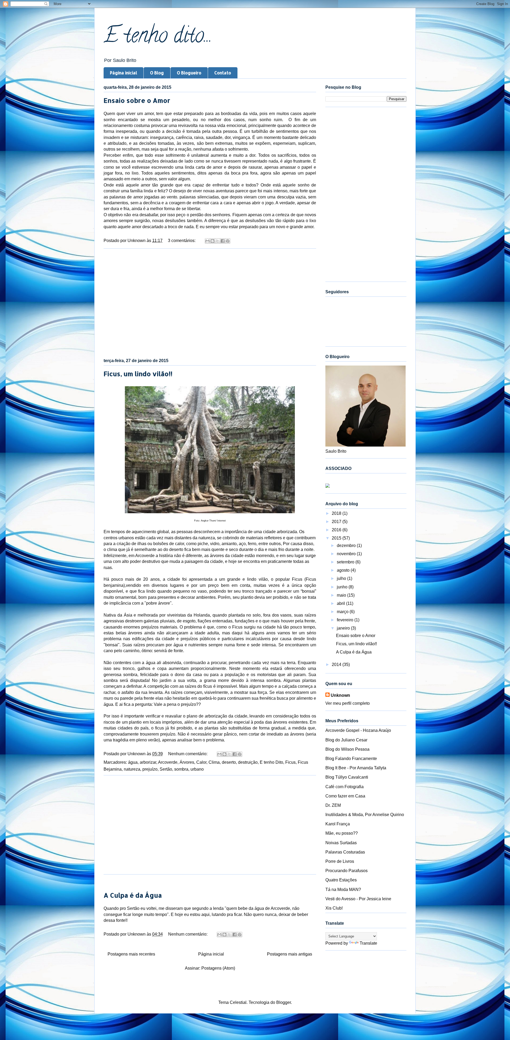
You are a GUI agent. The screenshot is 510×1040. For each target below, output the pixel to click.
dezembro (347, 545)
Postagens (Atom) (218, 968)
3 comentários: (182, 240)
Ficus (290, 762)
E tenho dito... (158, 37)
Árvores (187, 762)
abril (341, 603)
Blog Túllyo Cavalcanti (346, 777)
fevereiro (345, 620)
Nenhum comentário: (188, 754)
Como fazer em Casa (345, 796)
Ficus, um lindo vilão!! (138, 374)
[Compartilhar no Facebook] (222, 241)
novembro (347, 553)
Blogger (283, 1002)
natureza (132, 769)
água (133, 762)
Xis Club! (334, 908)
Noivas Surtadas (341, 843)
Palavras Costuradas (345, 852)
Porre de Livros (339, 861)
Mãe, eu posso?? (341, 833)
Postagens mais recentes (131, 954)
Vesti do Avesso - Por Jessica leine (358, 899)
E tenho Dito (271, 762)
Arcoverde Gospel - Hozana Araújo (358, 730)
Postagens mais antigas (289, 954)
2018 (337, 513)
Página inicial (123, 72)
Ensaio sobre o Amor (137, 100)
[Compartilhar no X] (217, 241)
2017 (337, 521)
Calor (201, 762)
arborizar (148, 762)
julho (342, 578)
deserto (229, 762)
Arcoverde (167, 762)
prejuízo (150, 769)
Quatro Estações (341, 880)
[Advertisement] (210, 302)
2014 (337, 664)
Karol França (337, 824)
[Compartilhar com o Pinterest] (227, 241)
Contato (222, 72)
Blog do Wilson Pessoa (347, 749)
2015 (337, 538)
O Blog (157, 72)
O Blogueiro (189, 72)
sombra (181, 769)
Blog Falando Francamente (351, 758)
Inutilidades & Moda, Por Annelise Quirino (364, 814)
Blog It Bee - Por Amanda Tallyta (355, 768)
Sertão (166, 769)
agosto (344, 570)
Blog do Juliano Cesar (346, 740)
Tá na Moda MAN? (343, 889)
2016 (337, 530)
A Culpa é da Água (133, 895)
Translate (368, 943)
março (343, 611)
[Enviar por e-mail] (207, 241)
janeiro (344, 628)
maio (342, 595)
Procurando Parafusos (346, 870)
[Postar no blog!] (212, 241)
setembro (346, 562)
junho (342, 587)
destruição (248, 762)
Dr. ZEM (333, 805)
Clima (214, 762)
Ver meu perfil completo (347, 703)
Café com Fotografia (344, 786)
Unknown (340, 695)
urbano (197, 769)
